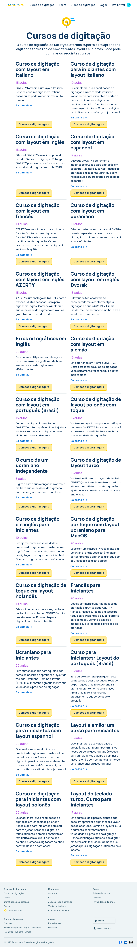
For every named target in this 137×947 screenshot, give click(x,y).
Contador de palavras (59, 910)
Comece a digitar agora (34, 124)
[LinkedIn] (126, 942)
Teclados (9, 906)
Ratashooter (54, 923)
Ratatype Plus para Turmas (17, 931)
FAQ (50, 897)
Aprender (53, 893)
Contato (97, 897)
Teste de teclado (57, 906)
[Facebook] (120, 942)
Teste (62, 5)
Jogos (104, 5)
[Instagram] (131, 942)
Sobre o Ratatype (101, 893)
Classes (8, 923)
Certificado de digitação (16, 901)
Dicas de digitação (83, 5)
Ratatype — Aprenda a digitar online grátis (33, 942)
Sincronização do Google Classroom (22, 927)
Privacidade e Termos (104, 901)
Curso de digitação (41, 5)
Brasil (101, 920)
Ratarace (53, 927)
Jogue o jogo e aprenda (60, 901)
